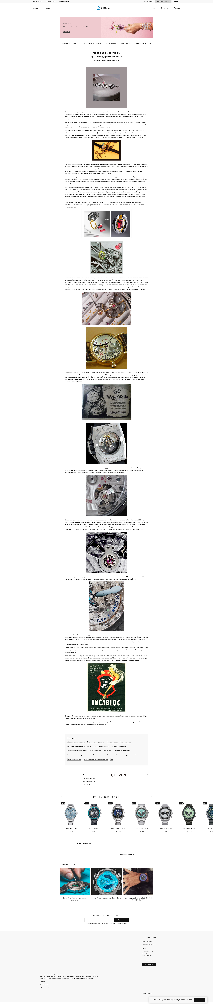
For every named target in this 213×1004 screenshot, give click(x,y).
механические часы (124, 190)
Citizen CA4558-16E (95, 828)
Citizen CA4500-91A (165, 828)
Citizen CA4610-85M (142, 828)
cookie (182, 999)
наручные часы (121, 656)
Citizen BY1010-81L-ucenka (118, 828)
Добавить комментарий (127, 854)
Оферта (42, 981)
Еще (111, 759)
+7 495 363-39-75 (51, 1)
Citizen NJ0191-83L (71, 828)
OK (199, 1000)
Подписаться (121, 920)
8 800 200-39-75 (38, 1)
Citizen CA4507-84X (189, 828)
